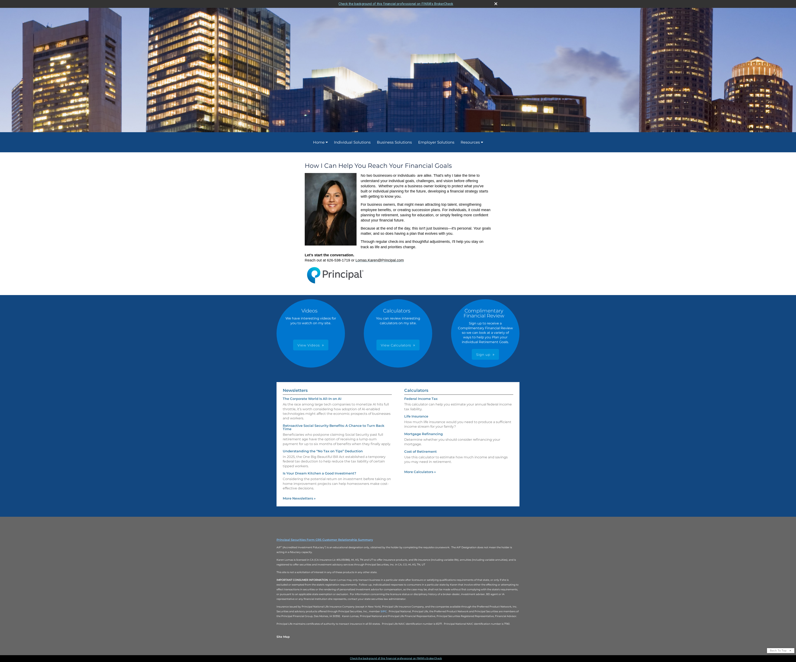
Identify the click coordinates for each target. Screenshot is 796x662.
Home (319, 142)
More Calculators (420, 472)
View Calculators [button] (396, 345)
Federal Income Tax (421, 399)
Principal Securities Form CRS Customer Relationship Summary (325, 540)
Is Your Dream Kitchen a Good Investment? (319, 473)
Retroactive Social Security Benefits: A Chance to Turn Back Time (333, 427)
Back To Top (779, 650)
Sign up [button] (483, 355)
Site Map (283, 637)
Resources (470, 142)
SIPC (384, 611)
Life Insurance (416, 416)
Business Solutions (394, 142)
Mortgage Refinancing (423, 434)
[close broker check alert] (496, 3)
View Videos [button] (308, 345)
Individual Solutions (352, 142)
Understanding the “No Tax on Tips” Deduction (323, 451)
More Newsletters (299, 498)
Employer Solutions (436, 142)
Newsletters (295, 390)
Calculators (416, 390)
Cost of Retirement (420, 452)
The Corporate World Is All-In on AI (312, 399)
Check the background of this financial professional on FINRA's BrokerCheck (396, 4)
